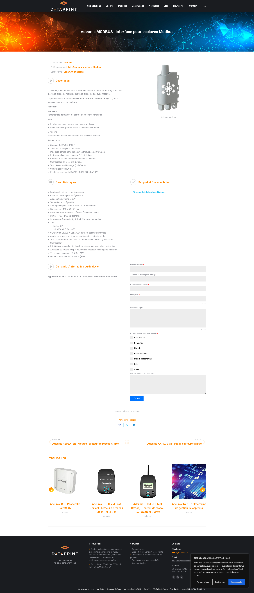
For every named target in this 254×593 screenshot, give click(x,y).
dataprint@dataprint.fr (181, 561)
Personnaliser (203, 582)
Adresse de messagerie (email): (143, 275)
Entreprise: (135, 295)
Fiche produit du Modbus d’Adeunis (149, 192)
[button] (51, 489)
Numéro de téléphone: (139, 285)
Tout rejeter (220, 582)
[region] (219, 571)
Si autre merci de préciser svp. (142, 374)
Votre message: (136, 308)
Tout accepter (237, 582)
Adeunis (126, 411)
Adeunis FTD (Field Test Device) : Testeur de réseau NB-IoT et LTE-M (106, 508)
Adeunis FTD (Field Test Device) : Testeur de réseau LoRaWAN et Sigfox (147, 508)
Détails (65, 481)
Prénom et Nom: (137, 265)
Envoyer (136, 398)
